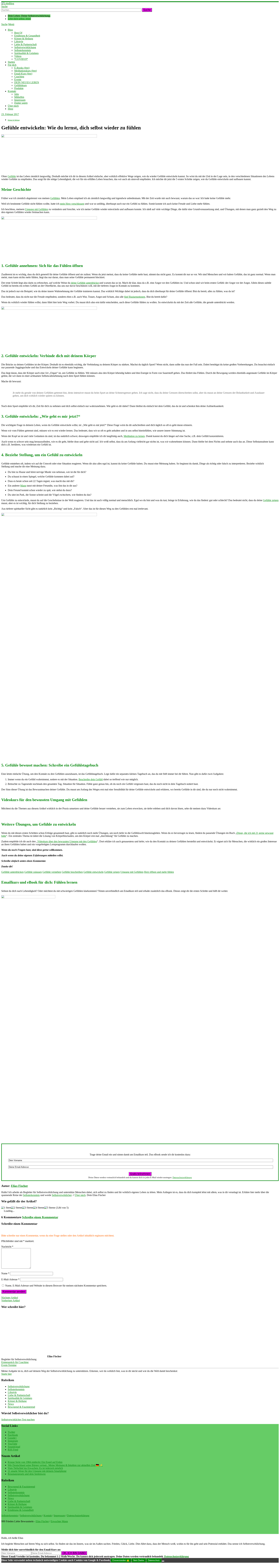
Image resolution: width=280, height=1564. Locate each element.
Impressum (19, 100)
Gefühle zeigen (271, 500)
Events (17, 79)
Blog (10, 29)
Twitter (11, 1432)
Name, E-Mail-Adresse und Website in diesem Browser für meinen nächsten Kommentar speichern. (56, 1285)
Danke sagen (21, 102)
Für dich (12, 64)
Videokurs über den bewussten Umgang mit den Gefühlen (67, 841)
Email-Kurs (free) (23, 73)
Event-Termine (9, 1365)
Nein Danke (138, 1560)
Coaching (19, 76)
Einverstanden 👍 (120, 1560)
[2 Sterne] (16, 1207)
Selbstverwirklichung (25, 47)
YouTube (12, 1443)
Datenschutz (154, 1560)
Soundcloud (14, 1446)
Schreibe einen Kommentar (40, 1217)
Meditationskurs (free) (25, 70)
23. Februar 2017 (10, 114)
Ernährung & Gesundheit (27, 35)
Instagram (13, 1440)
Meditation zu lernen (134, 436)
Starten (11, 62)
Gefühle (12, 176)
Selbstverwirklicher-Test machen (18, 1419)
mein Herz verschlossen (72, 203)
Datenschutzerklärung (182, 1177)
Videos (17, 56)
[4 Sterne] (38, 1207)
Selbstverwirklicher (61, 1195)
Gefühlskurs (20, 85)
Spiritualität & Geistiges (26, 53)
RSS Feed (13, 1449)
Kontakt (12, 91)
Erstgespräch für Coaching (15, 1362)
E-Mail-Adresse (10, 1279)
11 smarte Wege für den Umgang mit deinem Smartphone (37, 1471)
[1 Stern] (6, 1207)
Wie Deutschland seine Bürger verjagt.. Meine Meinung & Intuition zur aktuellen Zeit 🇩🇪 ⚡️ (55, 1465)
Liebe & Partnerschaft (25, 44)
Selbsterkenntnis (22, 50)
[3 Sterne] (27, 1207)
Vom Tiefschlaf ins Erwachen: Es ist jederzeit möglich (35, 1468)
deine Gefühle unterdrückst (85, 282)
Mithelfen (19, 97)
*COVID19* (21, 59)
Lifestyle (18, 41)
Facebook (13, 1435)
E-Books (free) (21, 67)
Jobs (16, 94)
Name (5, 1273)
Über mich (13, 105)
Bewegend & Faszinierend (21, 1407)
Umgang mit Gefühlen (36, 209)
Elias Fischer (19, 1186)
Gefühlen (55, 198)
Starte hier (6, 1374)
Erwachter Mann (59, 1521)
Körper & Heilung (23, 38)
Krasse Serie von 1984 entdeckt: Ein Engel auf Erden (35, 1462)
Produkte (18, 88)
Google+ (12, 1438)
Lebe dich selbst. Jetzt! (19, 18)
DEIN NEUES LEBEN (26, 82)
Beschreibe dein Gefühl (91, 779)
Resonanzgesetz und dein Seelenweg (27, 1474)
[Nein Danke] (163, 1561)
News (11, 1404)
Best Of (18, 32)
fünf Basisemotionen (134, 296)
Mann (23, 485)
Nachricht (7, 1246)
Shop (10, 108)
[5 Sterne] (49, 1207)
